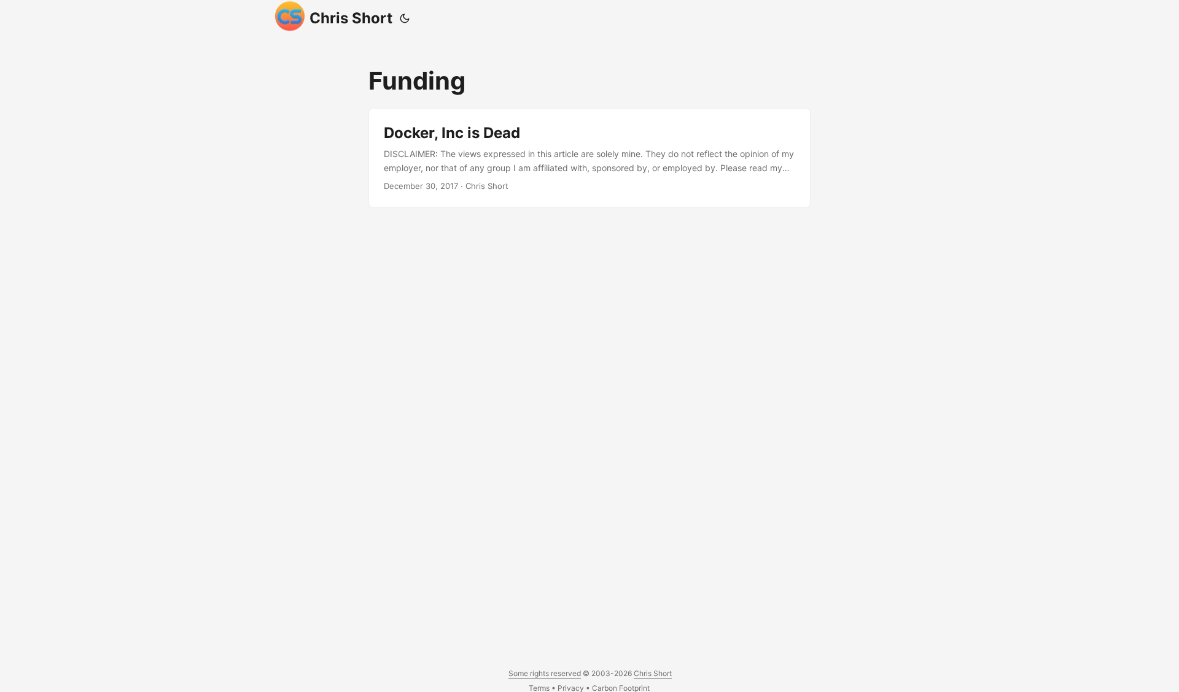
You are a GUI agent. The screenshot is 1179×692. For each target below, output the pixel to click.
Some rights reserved (544, 673)
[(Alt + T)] (404, 18)
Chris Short (350, 18)
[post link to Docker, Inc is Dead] (589, 158)
